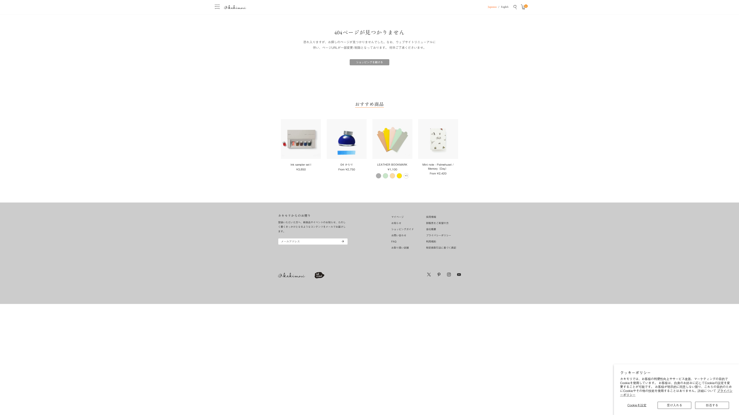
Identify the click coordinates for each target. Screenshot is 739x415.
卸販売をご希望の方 (437, 223)
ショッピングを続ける (369, 62)
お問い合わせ (398, 235)
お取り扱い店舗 (400, 248)
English (504, 7)
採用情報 (431, 217)
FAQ (393, 241)
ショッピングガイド (402, 229)
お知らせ (396, 223)
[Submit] (342, 241)
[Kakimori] (235, 7)
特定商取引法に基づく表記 (441, 248)
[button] (524, 7)
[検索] (515, 7)
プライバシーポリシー (438, 235)
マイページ (397, 217)
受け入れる (674, 405)
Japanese (492, 7)
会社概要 (431, 229)
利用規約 (431, 241)
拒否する (712, 405)
